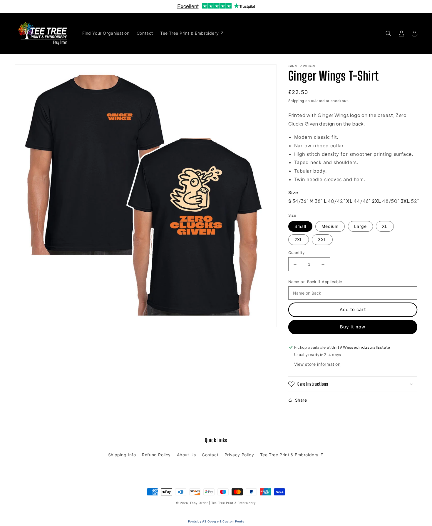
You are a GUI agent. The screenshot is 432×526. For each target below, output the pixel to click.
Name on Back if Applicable (315, 281)
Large (360, 226)
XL (385, 226)
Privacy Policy (239, 454)
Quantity (296, 252)
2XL (298, 239)
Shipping (296, 100)
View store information (317, 364)
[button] (388, 33)
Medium (330, 226)
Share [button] (301, 400)
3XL (322, 239)
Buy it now (352, 327)
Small (300, 226)
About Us (186, 454)
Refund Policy (156, 454)
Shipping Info (122, 454)
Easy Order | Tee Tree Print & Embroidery (223, 503)
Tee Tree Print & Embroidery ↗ (292, 454)
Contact (210, 454)
